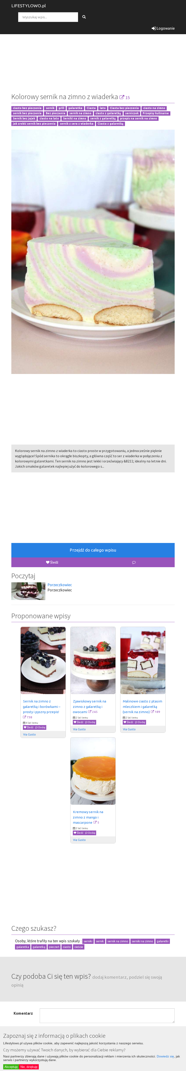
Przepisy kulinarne (156, 113)
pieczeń (54, 946)
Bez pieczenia (55, 113)
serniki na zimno (142, 941)
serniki (88, 941)
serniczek (132, 113)
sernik (50, 108)
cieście (78, 946)
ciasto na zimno (154, 108)
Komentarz (23, 1013)
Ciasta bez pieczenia (124, 108)
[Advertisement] (93, 55)
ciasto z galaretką (108, 113)
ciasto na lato (49, 118)
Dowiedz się (165, 1056)
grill (61, 108)
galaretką (39, 946)
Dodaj (41, 727)
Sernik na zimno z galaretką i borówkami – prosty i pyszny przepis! (42, 706)
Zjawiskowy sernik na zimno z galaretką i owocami (90, 706)
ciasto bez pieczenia (27, 108)
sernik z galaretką (103, 118)
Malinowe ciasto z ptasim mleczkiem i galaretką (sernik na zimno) (143, 706)
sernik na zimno (80, 113)
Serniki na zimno (74, 118)
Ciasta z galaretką (110, 123)
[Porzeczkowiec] (28, 591)
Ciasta (91, 108)
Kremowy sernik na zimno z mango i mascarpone (88, 817)
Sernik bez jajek (24, 118)
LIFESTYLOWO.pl (28, 5)
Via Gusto (29, 734)
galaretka (75, 108)
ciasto (67, 946)
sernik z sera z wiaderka (76, 123)
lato (103, 108)
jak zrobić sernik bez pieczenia (34, 123)
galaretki (163, 941)
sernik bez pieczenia (27, 113)
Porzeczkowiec (60, 585)
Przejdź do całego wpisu (93, 549)
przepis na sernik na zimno (138, 118)
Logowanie (165, 28)
